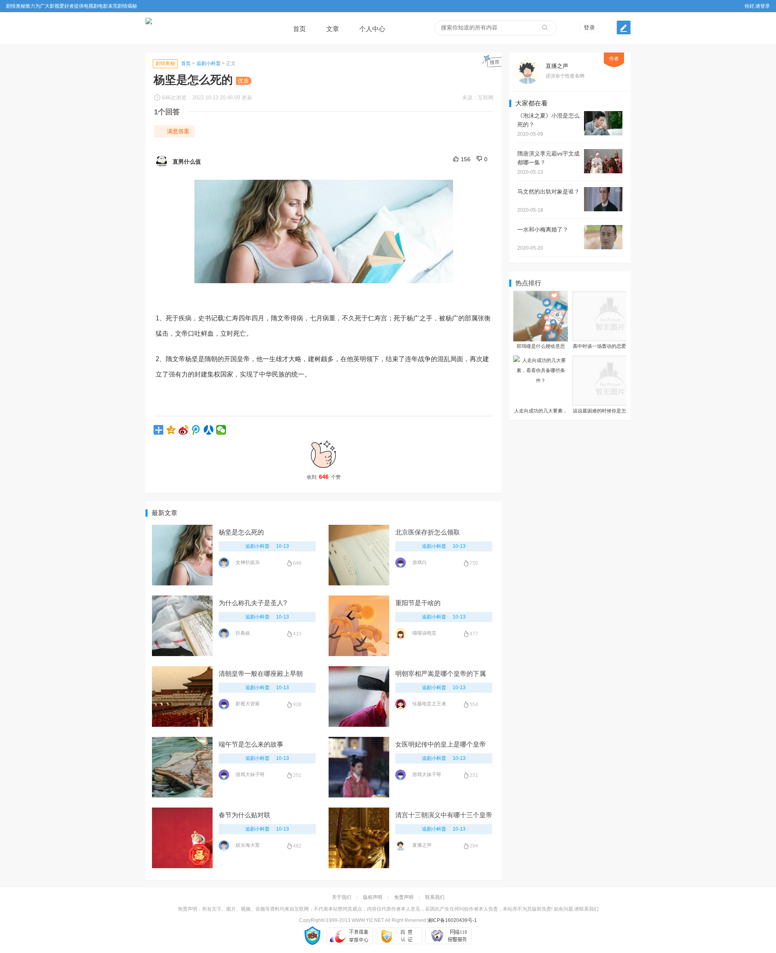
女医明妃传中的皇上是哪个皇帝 (440, 744)
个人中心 (372, 28)
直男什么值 (187, 161)
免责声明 (403, 897)
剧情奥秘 (165, 63)
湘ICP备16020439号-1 (452, 920)
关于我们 (341, 897)
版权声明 (372, 897)
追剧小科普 (208, 63)
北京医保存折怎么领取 (427, 532)
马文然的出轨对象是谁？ (548, 191)
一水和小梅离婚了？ (542, 229)
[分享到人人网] (209, 430)
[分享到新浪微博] (184, 430)
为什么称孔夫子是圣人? (253, 603)
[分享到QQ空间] (171, 430)
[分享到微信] (221, 430)
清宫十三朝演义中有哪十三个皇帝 (443, 815)
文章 (332, 28)
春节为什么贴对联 (244, 815)
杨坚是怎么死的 (241, 532)
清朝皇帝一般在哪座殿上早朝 (261, 673)
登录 (589, 27)
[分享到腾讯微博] (196, 430)
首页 (299, 28)
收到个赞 (324, 476)
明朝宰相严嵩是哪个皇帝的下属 (440, 673)
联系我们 (435, 897)
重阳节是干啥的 (418, 603)
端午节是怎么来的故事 (251, 744)
